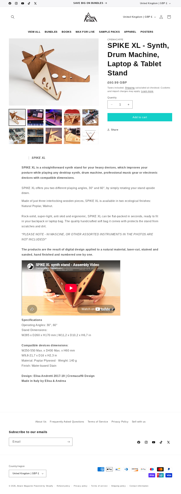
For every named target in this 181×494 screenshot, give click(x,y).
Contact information (139, 486)
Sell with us (139, 421)
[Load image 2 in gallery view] (35, 117)
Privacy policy (80, 486)
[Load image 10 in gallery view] (90, 136)
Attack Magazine (25, 486)
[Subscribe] (68, 442)
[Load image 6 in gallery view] (17, 136)
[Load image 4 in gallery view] (72, 117)
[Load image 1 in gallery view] (17, 117)
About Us (40, 421)
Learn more (147, 91)
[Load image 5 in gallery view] (90, 117)
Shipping (130, 88)
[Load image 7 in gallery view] (35, 136)
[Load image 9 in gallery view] (72, 136)
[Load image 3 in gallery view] (53, 117)
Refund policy (63, 486)
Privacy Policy (120, 421)
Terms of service (99, 486)
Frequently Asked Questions (67, 421)
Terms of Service (98, 421)
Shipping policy (118, 486)
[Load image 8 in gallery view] (53, 136)
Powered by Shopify (43, 486)
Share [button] (114, 129)
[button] (13, 17)
